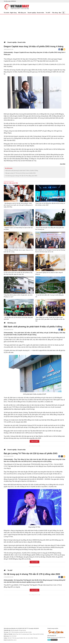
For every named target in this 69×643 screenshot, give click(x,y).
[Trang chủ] (4, 42)
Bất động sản (22, 12)
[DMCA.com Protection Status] (52, 639)
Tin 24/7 (48, 12)
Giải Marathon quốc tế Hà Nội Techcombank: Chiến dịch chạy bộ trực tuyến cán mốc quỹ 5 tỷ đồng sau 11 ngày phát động (18, 205)
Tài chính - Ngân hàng (10, 12)
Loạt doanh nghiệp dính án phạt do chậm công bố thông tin (49, 273)
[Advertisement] (34, 27)
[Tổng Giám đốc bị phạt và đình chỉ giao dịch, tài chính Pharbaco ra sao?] (19, 285)
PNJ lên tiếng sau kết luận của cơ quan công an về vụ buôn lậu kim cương (18, 250)
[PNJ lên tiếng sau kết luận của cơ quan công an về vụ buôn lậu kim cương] (19, 240)
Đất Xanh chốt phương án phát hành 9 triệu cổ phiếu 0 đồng (22, 170)
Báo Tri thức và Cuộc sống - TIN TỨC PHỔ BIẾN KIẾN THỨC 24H (16, 6)
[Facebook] (59, 49)
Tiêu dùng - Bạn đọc (58, 12)
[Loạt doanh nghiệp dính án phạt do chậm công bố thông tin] (50, 262)
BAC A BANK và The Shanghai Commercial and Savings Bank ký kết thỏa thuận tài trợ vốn (50, 250)
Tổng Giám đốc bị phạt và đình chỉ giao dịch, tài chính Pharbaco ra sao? (18, 295)
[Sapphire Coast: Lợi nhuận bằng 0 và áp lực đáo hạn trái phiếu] (19, 217)
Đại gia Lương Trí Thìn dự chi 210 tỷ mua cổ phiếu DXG (21, 173)
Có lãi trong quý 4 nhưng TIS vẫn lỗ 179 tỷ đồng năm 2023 (21, 175)
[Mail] (64, 49)
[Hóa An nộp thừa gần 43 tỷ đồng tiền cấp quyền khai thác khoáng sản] (50, 217)
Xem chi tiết (34, 441)
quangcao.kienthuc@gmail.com (58, 637)
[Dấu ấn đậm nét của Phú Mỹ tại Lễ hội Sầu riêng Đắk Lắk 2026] (19, 307)
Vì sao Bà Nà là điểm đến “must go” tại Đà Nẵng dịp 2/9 (49, 295)
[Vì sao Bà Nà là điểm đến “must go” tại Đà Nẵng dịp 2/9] (50, 285)
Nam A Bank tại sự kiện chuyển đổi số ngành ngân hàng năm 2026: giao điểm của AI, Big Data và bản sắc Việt (50, 319)
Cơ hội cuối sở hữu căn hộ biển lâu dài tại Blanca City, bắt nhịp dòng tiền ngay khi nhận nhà (18, 273)
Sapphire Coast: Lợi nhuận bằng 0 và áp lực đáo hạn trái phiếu (18, 228)
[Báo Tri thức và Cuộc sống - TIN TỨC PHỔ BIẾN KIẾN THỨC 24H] (56, 632)
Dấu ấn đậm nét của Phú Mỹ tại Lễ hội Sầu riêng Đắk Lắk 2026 (18, 318)
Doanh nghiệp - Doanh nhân (36, 12)
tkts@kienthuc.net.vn (11, 640)
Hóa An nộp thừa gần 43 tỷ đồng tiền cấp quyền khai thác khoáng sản (49, 228)
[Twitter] (62, 49)
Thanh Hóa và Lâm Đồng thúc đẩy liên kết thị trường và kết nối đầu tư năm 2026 (50, 204)
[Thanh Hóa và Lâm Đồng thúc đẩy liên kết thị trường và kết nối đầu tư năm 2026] (50, 193)
